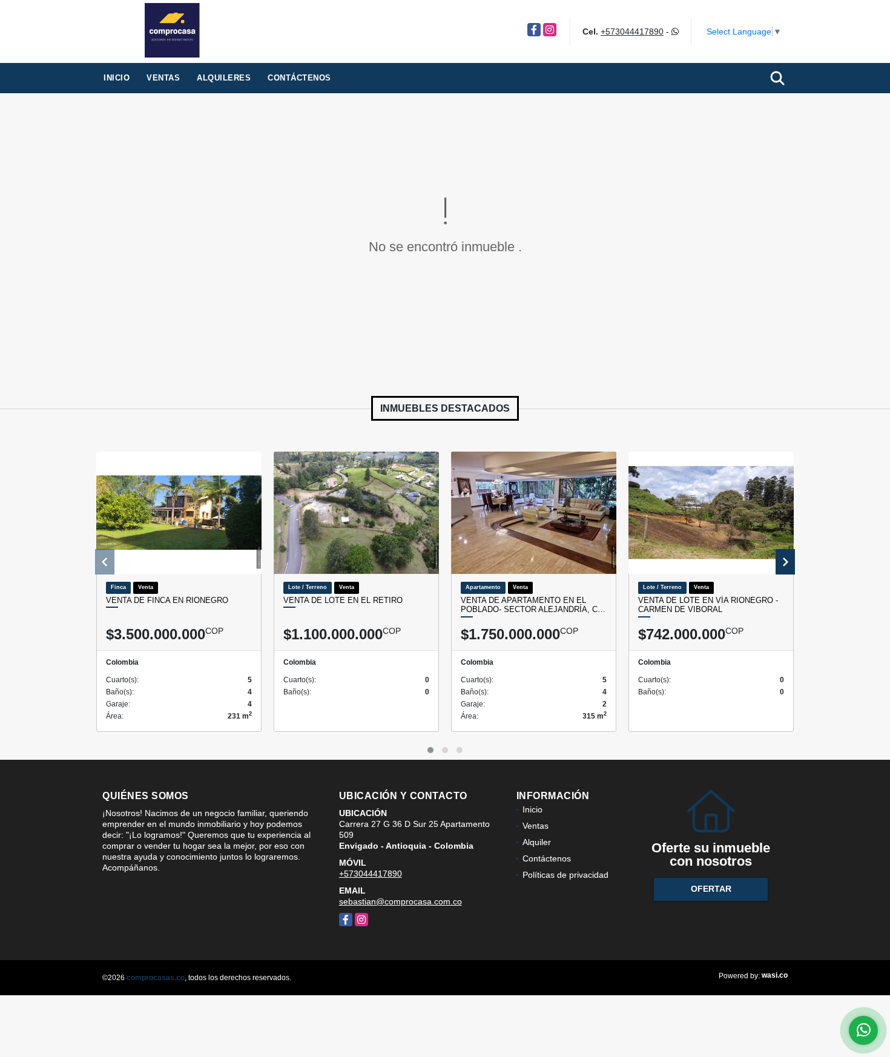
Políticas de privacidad (565, 875)
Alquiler (536, 842)
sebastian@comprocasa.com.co (400, 901)
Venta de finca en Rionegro (167, 600)
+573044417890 (632, 31)
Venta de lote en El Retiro (343, 600)
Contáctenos (299, 77)
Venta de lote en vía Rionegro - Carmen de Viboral (708, 605)
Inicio (117, 77)
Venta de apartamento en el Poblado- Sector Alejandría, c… (533, 605)
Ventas (163, 77)
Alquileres (224, 77)
